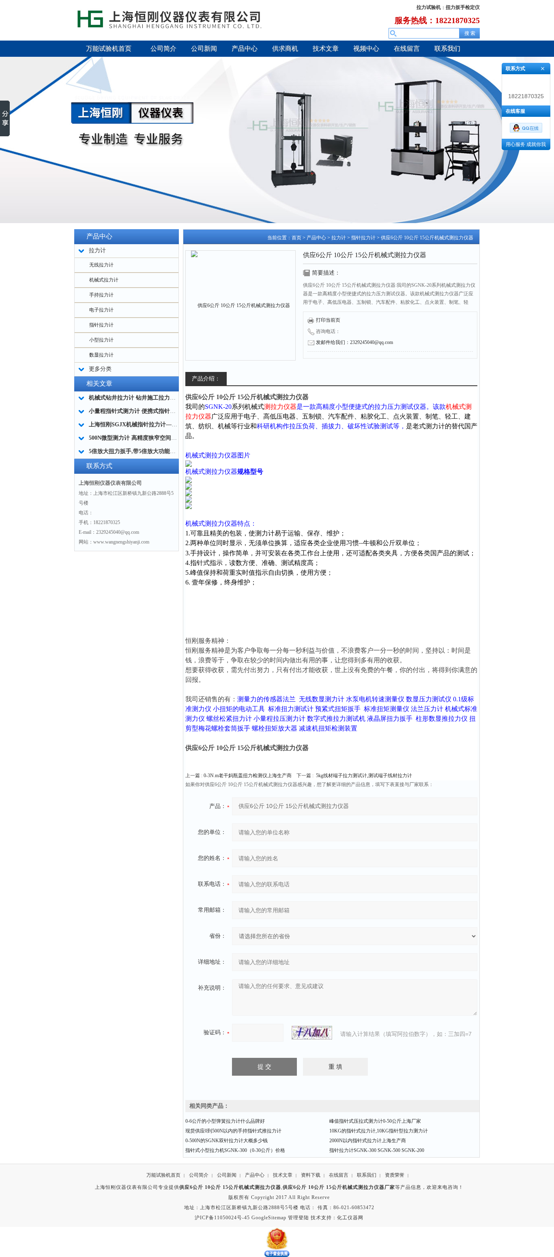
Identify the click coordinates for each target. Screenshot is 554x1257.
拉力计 (338, 238)
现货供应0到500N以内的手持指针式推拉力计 (233, 1131)
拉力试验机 (429, 7)
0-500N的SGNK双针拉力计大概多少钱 (226, 1140)
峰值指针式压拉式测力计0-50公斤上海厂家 (375, 1121)
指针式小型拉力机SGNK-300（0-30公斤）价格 (235, 1150)
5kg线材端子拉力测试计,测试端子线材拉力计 (364, 775)
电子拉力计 (101, 310)
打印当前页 (328, 320)
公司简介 (198, 1175)
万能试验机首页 (163, 1175)
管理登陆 (298, 1217)
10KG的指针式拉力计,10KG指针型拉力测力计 (378, 1131)
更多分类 (100, 369)
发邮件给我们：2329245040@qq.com (354, 342)
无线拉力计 (101, 265)
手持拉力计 (101, 295)
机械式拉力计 (103, 280)
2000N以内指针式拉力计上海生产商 (367, 1140)
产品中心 (316, 238)
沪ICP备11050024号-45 (222, 1217)
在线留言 (338, 1175)
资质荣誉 (394, 1175)
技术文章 (282, 1175)
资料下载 (310, 1175)
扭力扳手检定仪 (463, 7)
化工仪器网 (350, 1217)
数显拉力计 (101, 355)
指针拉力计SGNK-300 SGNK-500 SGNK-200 (376, 1150)
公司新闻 (226, 1175)
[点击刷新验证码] (312, 1033)
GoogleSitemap (268, 1217)
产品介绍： (206, 379)
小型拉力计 (101, 340)
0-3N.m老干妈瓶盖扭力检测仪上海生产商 (248, 775)
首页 (296, 238)
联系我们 (366, 1175)
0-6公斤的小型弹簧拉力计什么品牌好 (225, 1121)
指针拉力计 (101, 325)
